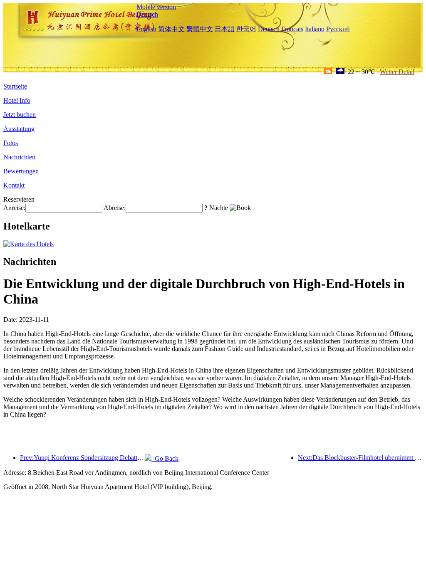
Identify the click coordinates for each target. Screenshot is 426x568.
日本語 (225, 28)
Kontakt (14, 185)
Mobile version (156, 6)
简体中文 (171, 28)
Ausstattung (19, 128)
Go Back (164, 458)
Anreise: (14, 207)
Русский (338, 28)
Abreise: (115, 207)
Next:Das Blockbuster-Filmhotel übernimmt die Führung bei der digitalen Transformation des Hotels (360, 457)
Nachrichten (19, 157)
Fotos (10, 142)
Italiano (314, 28)
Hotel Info (16, 100)
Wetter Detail (397, 71)
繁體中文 (199, 28)
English (146, 28)
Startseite (15, 86)
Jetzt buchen (19, 114)
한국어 (246, 28)
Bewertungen (21, 171)
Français (292, 28)
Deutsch (147, 14)
